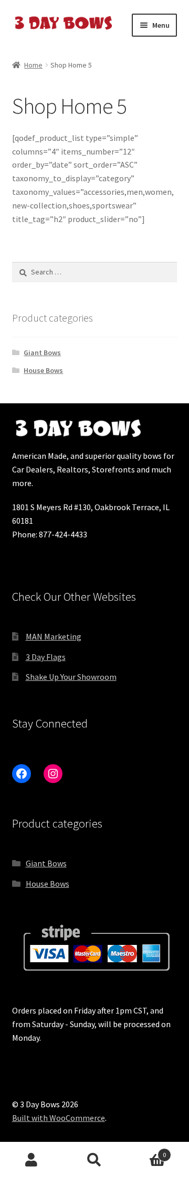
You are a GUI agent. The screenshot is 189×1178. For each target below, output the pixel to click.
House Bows (43, 370)
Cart (146, 1151)
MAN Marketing (53, 636)
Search (94, 1160)
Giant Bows (42, 352)
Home (33, 65)
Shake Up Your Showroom (71, 676)
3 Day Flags (46, 657)
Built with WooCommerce (58, 1118)
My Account (31, 1160)
